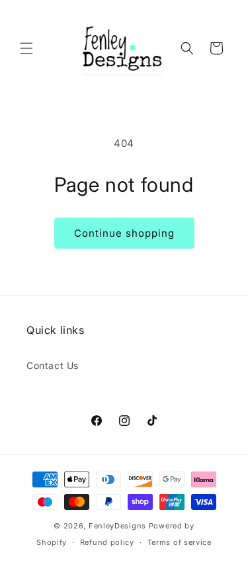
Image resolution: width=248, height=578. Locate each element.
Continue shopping (124, 233)
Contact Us (52, 365)
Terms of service (179, 542)
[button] (26, 48)
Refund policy (107, 542)
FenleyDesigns (117, 525)
